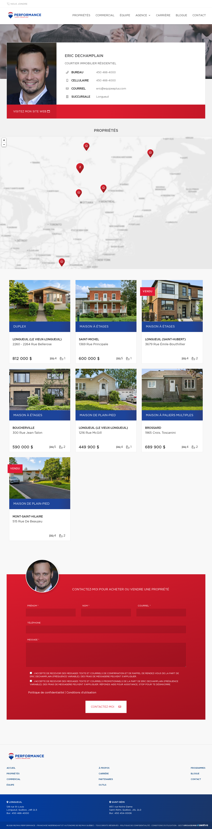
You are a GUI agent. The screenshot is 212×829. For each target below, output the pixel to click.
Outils (102, 785)
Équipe (125, 15)
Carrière (163, 15)
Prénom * (33, 606)
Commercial (105, 15)
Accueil (11, 768)
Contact (199, 15)
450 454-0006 (123, 813)
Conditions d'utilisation (81, 692)
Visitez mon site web (30, 111)
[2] (80, 173)
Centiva (202, 825)
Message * (33, 640)
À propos (104, 768)
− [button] (4, 144)
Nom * (85, 606)
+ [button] (4, 140)
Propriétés (81, 15)
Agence (141, 15)
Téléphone (34, 623)
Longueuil (102, 96)
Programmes (198, 768)
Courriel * (144, 606)
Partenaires (106, 779)
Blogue (181, 15)
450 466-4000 (106, 72)
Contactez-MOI (103, 707)
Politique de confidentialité (46, 692)
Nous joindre (19, 4)
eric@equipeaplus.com (111, 88)
